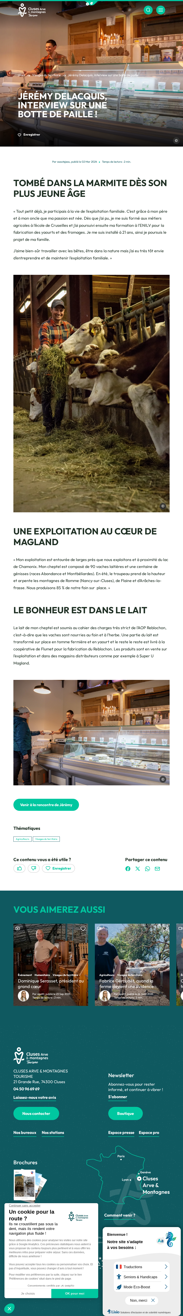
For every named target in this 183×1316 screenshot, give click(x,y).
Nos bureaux (24, 1132)
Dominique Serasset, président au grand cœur (51, 983)
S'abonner (117, 1096)
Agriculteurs (22, 839)
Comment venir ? (119, 1215)
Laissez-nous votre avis (34, 1097)
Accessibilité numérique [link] (100, 1237)
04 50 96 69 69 (26, 1088)
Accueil (20, 75)
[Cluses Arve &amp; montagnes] (32, 10)
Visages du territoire (46, 75)
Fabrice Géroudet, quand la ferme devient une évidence (126, 983)
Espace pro (149, 1132)
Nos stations (53, 1132)
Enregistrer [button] (31, 134)
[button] (91, 3)
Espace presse (121, 1132)
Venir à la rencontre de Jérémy (46, 804)
